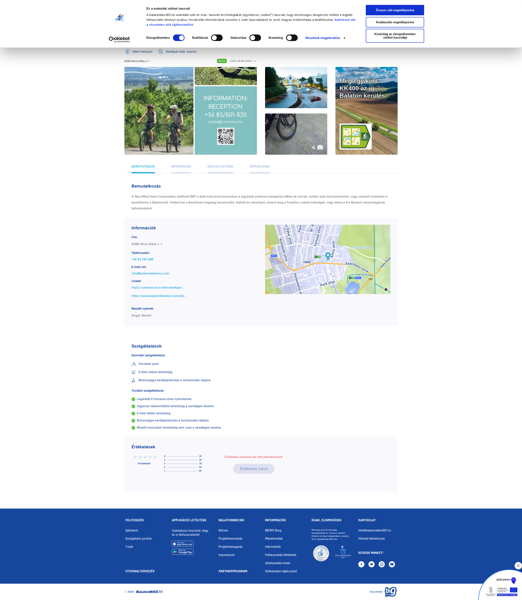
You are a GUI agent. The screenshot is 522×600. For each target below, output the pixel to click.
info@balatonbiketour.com (150, 273)
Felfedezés (134, 520)
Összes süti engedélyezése (395, 10)
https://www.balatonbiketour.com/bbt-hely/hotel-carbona (159, 296)
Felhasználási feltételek (280, 555)
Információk (275, 520)
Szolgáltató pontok (138, 539)
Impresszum (227, 555)
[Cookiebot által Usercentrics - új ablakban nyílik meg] (119, 40)
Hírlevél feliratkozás (371, 539)
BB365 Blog (273, 530)
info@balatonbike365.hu (374, 530)
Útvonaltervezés (140, 571)
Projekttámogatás (231, 547)
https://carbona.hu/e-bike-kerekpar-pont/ (159, 288)
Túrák (129, 547)
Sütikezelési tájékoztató (281, 571)
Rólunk (223, 530)
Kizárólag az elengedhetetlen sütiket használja (395, 35)
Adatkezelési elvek (277, 563)
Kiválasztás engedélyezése (395, 22)
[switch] (217, 37)
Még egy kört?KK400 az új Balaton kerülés (362, 88)
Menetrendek (274, 539)
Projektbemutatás (230, 539)
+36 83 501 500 (142, 259)
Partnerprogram (233, 571)
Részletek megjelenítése (322, 38)
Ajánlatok (131, 530)
